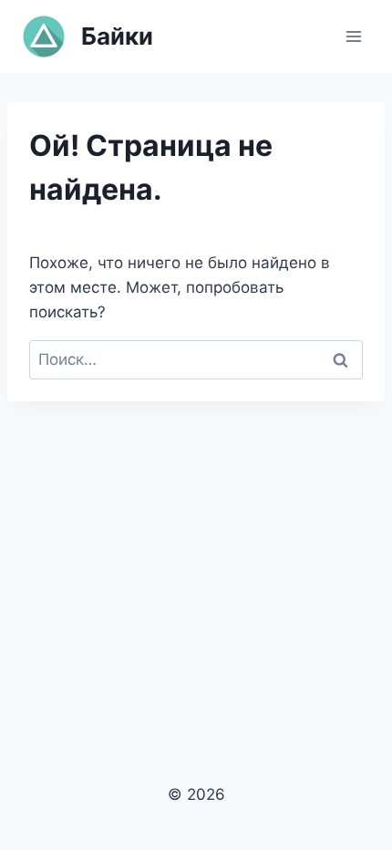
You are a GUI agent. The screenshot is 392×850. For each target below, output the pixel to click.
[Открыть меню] (353, 36)
